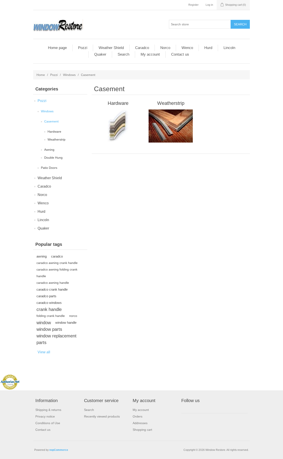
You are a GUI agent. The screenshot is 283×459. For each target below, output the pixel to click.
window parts (49, 329)
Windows (69, 75)
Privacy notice (45, 416)
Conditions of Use (47, 423)
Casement (51, 121)
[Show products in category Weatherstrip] (170, 126)
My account (150, 54)
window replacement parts (56, 339)
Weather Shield (111, 48)
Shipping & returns (48, 410)
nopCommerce (58, 449)
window (43, 322)
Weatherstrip (56, 139)
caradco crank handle (52, 289)
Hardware (54, 131)
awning (41, 256)
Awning (49, 149)
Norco (165, 48)
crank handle (49, 309)
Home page (57, 48)
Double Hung (53, 157)
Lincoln (229, 48)
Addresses (140, 423)
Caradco (142, 48)
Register (193, 4)
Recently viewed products (102, 416)
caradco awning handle (52, 282)
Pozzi (82, 48)
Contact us (180, 54)
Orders (137, 416)
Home (40, 75)
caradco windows (49, 303)
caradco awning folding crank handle (56, 273)
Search (123, 54)
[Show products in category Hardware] (117, 126)
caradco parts (46, 296)
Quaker (100, 54)
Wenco (187, 48)
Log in (209, 4)
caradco (57, 256)
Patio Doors (49, 167)
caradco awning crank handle (57, 263)
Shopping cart (142, 429)
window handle (65, 322)
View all (44, 352)
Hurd (208, 48)
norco (73, 316)
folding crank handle (50, 316)
